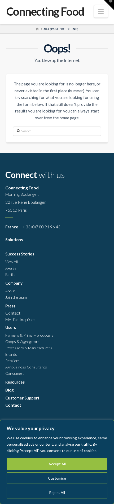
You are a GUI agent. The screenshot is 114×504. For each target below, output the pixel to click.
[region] (57, 462)
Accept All (57, 464)
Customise (57, 478)
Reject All (57, 492)
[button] (101, 11)
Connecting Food (45, 11)
